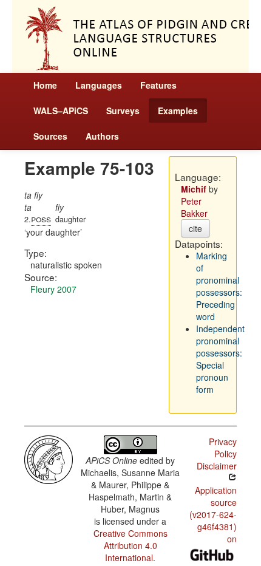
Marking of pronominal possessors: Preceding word (219, 286)
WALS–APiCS (60, 110)
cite (195, 228)
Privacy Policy (223, 447)
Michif (193, 189)
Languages (98, 85)
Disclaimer (217, 466)
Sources (50, 136)
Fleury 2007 (53, 289)
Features (158, 85)
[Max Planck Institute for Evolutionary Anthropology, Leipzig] (48, 458)
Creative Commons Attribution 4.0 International (130, 545)
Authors (102, 136)
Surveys (123, 110)
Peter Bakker (194, 207)
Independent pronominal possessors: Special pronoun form (220, 358)
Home (45, 85)
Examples (178, 110)
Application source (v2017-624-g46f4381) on (213, 514)
